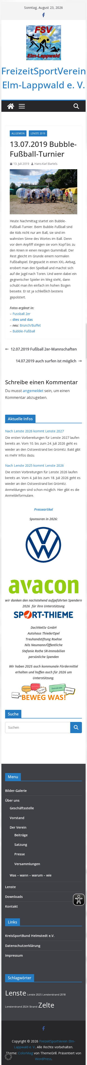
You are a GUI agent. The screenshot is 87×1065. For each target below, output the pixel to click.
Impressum (14, 955)
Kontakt (11, 906)
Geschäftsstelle (22, 808)
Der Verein (18, 827)
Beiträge (21, 835)
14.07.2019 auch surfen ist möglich (46, 361)
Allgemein (18, 133)
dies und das (22, 319)
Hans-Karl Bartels (46, 164)
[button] (8, 1056)
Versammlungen (27, 864)
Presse (19, 854)
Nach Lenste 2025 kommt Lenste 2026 (34, 465)
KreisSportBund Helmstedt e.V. (30, 935)
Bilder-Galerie (16, 790)
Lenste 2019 (38, 133)
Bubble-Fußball (24, 331)
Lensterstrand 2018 (54, 994)
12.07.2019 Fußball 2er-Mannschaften (44, 349)
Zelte (46, 1005)
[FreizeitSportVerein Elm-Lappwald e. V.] (10, 106)
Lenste (10, 887)
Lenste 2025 (34, 994)
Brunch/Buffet (30, 325)
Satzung (20, 844)
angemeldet (33, 390)
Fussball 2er (21, 313)
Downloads (14, 896)
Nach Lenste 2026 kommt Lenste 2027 (34, 431)
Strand (33, 1006)
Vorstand (17, 818)
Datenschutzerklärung (22, 945)
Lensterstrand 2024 (16, 1006)
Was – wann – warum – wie (31, 875)
